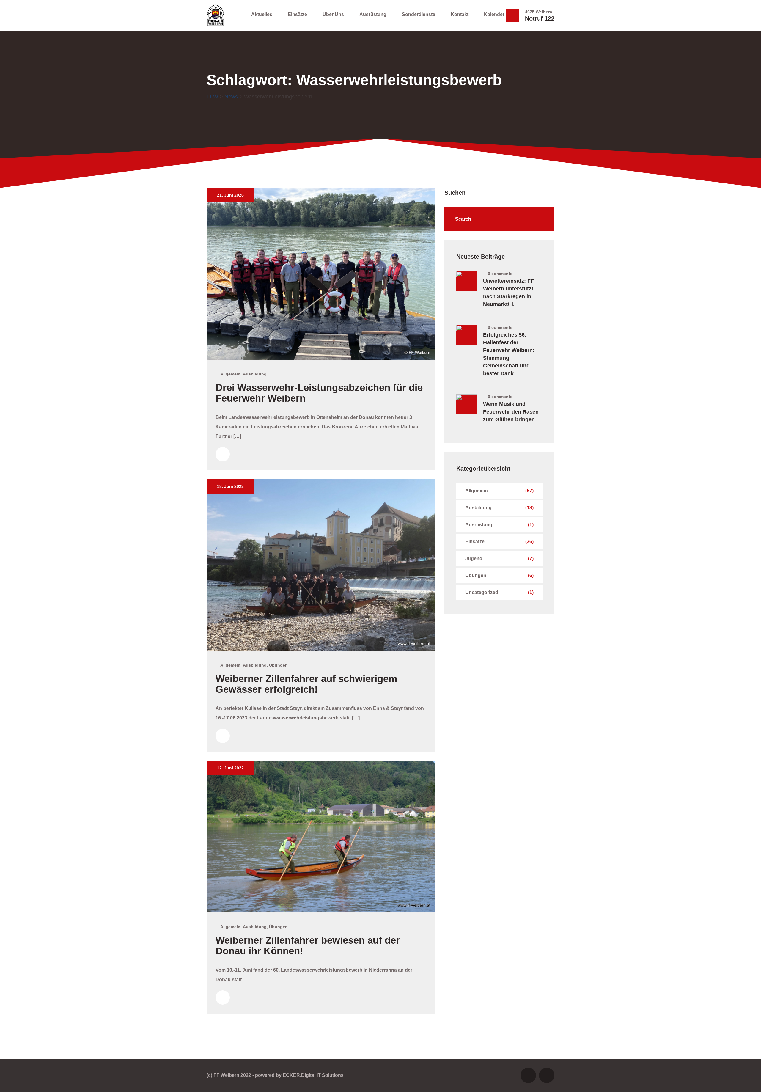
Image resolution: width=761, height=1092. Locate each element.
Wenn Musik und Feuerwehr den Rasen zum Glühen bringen (511, 411)
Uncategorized (481, 592)
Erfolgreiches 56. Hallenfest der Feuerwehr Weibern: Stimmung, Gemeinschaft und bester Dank (508, 354)
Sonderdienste (418, 14)
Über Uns (333, 14)
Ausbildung (255, 374)
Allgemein (230, 374)
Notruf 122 (539, 18)
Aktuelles (261, 14)
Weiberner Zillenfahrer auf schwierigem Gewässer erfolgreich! (306, 684)
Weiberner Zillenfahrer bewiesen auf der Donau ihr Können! (308, 945)
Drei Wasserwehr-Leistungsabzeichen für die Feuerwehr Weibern (319, 393)
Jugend (473, 558)
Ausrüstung (372, 14)
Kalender (494, 14)
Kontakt (459, 14)
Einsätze (297, 14)
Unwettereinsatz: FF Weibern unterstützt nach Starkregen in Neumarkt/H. (508, 292)
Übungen (278, 665)
